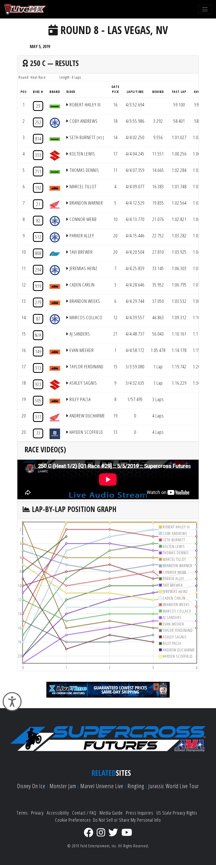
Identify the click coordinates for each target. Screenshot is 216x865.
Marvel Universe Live (101, 786)
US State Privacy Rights (176, 813)
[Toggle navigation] (205, 9)
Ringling (135, 786)
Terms (22, 813)
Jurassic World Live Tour (173, 786)
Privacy (37, 813)
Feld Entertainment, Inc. (98, 845)
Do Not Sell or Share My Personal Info (127, 820)
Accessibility (58, 813)
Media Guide (111, 813)
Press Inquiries (139, 813)
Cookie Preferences (73, 820)
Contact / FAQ (84, 813)
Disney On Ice (31, 786)
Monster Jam (63, 786)
